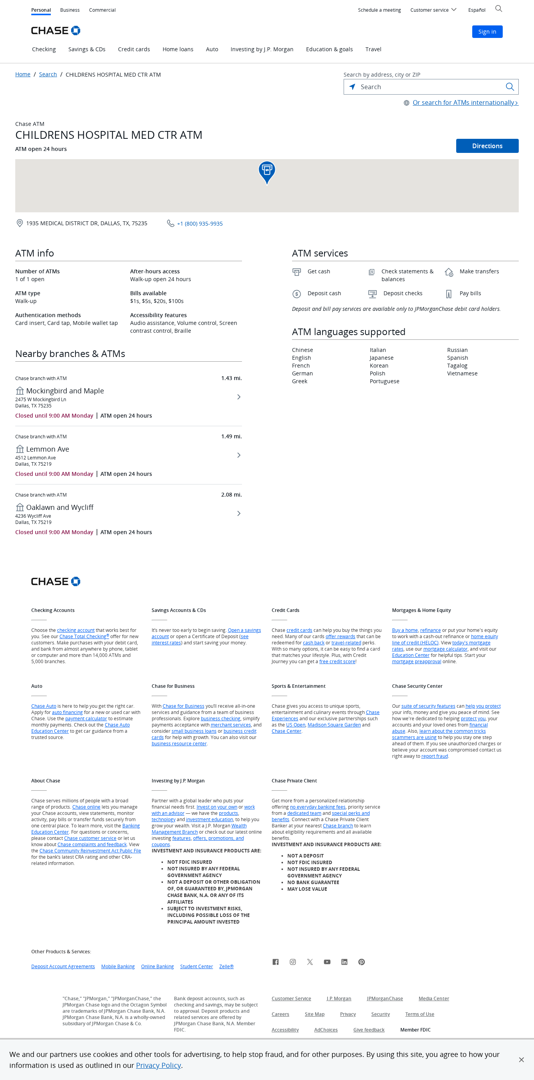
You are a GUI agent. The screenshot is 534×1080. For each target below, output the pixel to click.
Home (22, 74)
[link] (276, 963)
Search (48, 74)
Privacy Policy (158, 1065)
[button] (521, 1060)
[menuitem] (379, 10)
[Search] (510, 86)
